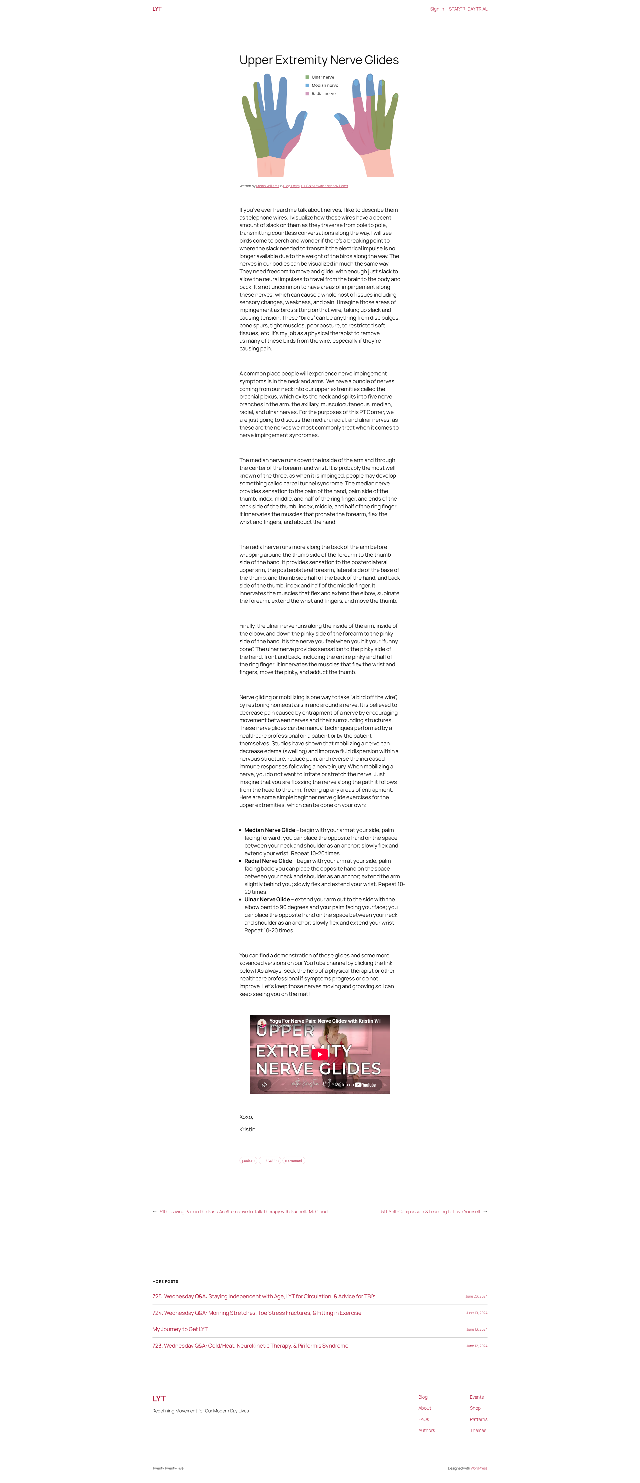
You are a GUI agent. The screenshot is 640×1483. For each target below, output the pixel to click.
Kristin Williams (267, 185)
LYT (157, 9)
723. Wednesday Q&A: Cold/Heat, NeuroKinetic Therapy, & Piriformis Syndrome (250, 1346)
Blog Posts (291, 185)
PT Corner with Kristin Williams (324, 185)
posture (248, 1160)
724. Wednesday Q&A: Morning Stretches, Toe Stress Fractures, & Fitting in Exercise (257, 1313)
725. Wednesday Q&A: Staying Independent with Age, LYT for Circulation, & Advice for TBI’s (264, 1296)
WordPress (479, 1468)
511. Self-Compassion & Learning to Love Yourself (430, 1211)
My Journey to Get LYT (180, 1329)
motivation (270, 1160)
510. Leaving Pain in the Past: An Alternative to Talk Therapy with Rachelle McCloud (244, 1211)
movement (293, 1160)
